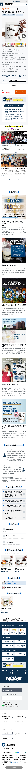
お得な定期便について (19, 733)
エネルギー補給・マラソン (8, 646)
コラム (16, 670)
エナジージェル (5, 724)
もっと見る (14, 179)
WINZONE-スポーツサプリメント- (6, 717)
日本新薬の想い (5, 733)
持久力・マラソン (20, 641)
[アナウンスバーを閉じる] (27, 1)
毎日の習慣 (8, 659)
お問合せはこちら (7, 698)
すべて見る (21, 625)
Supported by (22, 185)
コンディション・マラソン (20, 646)
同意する (14, 767)
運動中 (7, 654)
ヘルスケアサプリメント (19, 717)
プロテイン (4, 721)
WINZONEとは (5, 670)
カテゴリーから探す (17, 618)
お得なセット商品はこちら (7, 75)
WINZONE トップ (9, 618)
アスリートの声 (18, 673)
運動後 (20, 654)
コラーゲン (17, 724)
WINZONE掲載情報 (6, 673)
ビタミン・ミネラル (19, 726)
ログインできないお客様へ (14, 1)
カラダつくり (8, 641)
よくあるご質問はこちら (8, 690)
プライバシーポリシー (16, 763)
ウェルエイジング (19, 721)
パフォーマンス (5, 726)
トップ (3, 618)
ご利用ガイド (5, 738)
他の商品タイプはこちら (19, 75)
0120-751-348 (11, 705)
